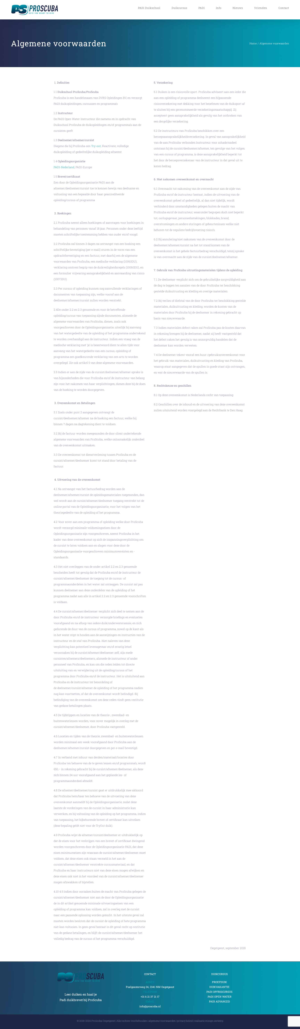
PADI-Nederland (64, 167)
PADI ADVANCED (219, 1001)
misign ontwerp (214, 1020)
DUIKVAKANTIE (219, 987)
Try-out (96, 146)
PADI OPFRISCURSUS (219, 991)
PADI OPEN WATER (219, 996)
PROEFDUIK (219, 982)
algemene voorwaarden (162, 1020)
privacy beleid (185, 1020)
